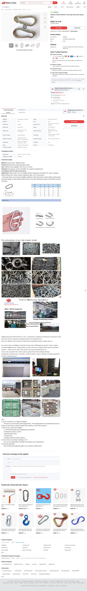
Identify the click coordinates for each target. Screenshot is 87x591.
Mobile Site (73, 581)
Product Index (67, 581)
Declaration (57, 585)
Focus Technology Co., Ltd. (35, 585)
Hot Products (10, 581)
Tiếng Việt (74, 582)
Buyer (56, 7)
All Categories (6, 7)
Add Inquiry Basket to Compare (25, 50)
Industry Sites (52, 581)
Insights (77, 581)
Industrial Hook (42, 564)
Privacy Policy (63, 585)
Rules (85, 7)
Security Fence (4, 547)
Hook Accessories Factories (41, 570)
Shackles (27, 564)
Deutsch (41, 582)
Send (13, 477)
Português (21, 582)
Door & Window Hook (6, 564)
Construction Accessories (70, 545)
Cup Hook (34, 564)
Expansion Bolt (47, 547)
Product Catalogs (20, 542)
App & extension (69, 7)
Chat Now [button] (78, 28)
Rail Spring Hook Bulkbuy (44, 574)
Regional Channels (59, 581)
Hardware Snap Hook (54, 570)
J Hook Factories (17, 570)
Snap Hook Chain (16, 574)
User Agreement (51, 585)
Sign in (84, 3)
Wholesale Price (45, 581)
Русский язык (31, 582)
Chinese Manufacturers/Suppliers (27, 581)
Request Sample (74, 31)
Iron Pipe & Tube (25, 545)
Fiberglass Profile (47, 545)
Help (62, 7)
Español (16, 582)
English (11, 582)
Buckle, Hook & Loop (18, 564)
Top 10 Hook (25, 574)
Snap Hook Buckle (65, 570)
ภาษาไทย (65, 582)
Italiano (36, 582)
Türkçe (70, 582)
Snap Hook (29, 9)
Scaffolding (3, 545)
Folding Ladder (68, 550)
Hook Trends (33, 574)
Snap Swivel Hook (6, 574)
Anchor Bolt (24, 547)
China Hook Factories (6, 570)
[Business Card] (83, 116)
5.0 (69, 112)
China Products (17, 581)
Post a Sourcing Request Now (40, 477)
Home (2, 9)
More (2, 552)
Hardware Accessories (17, 9)
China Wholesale (38, 581)
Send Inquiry (59, 28)
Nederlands (46, 582)
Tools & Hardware (8, 9)
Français (25, 582)
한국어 (54, 582)
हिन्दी (62, 582)
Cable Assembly (4, 550)
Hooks (24, 9)
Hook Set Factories (28, 570)
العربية (51, 582)
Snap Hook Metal (75, 570)
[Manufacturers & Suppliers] (8, 2)
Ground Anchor (68, 547)
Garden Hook (51, 564)
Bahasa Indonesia (81, 582)
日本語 (58, 582)
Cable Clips (46, 550)
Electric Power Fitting (26, 550)
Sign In (52, 103)
